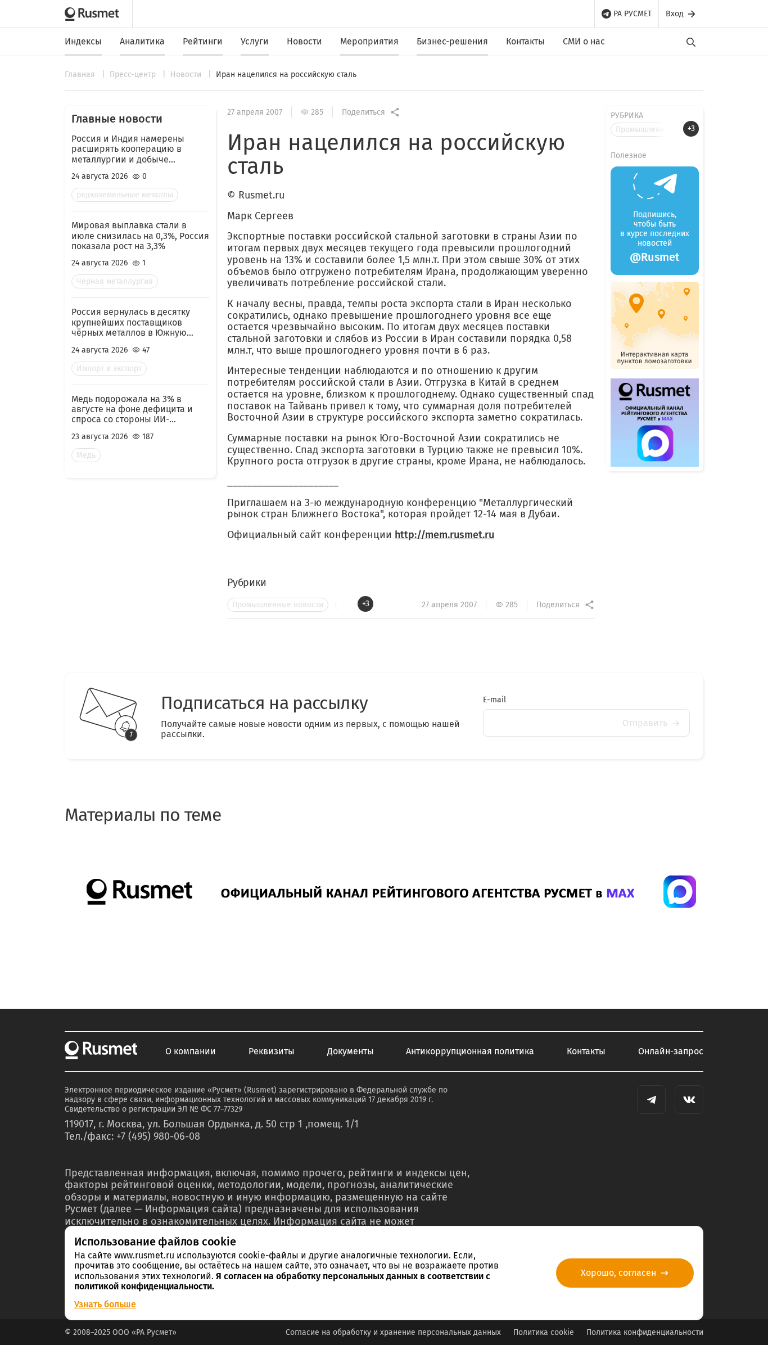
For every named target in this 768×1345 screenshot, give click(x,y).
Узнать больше (105, 1304)
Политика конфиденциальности (644, 1332)
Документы (350, 1051)
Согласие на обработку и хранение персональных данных (393, 1332)
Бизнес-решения (452, 41)
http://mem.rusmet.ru (444, 535)
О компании (190, 1051)
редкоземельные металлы (124, 195)
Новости (304, 41)
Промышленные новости (277, 605)
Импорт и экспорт (109, 368)
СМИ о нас (584, 41)
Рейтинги (203, 41)
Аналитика (142, 41)
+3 (365, 603)
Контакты (525, 41)
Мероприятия (369, 41)
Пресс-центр (134, 74)
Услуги (255, 41)
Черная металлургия (114, 281)
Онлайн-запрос (670, 1051)
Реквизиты (272, 1051)
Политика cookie (543, 1332)
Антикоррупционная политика (470, 1051)
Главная (81, 74)
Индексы (83, 41)
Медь (86, 455)
